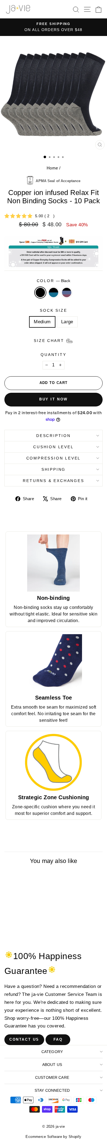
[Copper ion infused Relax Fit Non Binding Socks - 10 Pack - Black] (21, 940)
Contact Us (24, 1039)
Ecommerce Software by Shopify (53, 1137)
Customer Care (52, 1077)
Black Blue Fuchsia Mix (66, 292)
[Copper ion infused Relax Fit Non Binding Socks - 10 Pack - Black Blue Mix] (28, 940)
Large (67, 321)
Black (40, 292)
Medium (42, 321)
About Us (52, 1064)
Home (52, 168)
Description (53, 435)
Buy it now (53, 399)
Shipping (53, 469)
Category (52, 1051)
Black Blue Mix (53, 292)
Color (54, 280)
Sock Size (53, 310)
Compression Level (53, 458)
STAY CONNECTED (52, 1090)
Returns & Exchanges (53, 480)
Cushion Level (53, 447)
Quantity (53, 354)
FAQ (58, 1039)
